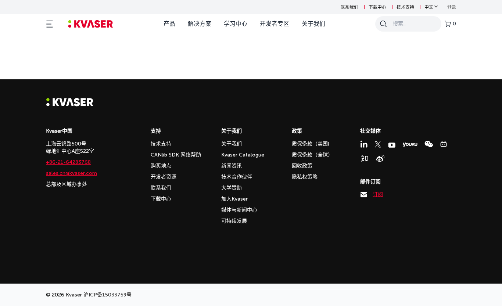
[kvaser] (90, 24)
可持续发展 (234, 221)
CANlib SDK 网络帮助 (176, 155)
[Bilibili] (443, 144)
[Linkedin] (363, 144)
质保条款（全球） (312, 155)
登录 (451, 7)
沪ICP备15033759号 (107, 295)
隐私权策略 (305, 177)
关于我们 (313, 23)
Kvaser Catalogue (242, 155)
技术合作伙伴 (236, 177)
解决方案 (199, 23)
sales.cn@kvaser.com (71, 173)
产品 (169, 23)
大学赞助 (231, 188)
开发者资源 (163, 177)
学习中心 (235, 23)
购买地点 (161, 166)
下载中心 (377, 7)
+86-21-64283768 (68, 162)
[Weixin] (428, 144)
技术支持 (405, 7)
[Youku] (409, 145)
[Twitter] (377, 144)
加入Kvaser (234, 199)
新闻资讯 (231, 166)
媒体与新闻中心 (239, 210)
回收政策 (302, 166)
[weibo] (380, 158)
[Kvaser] (70, 104)
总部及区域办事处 (66, 184)
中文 (428, 7)
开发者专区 (274, 23)
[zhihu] (364, 158)
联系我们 (349, 7)
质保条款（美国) (310, 144)
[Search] (383, 23)
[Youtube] (391, 145)
